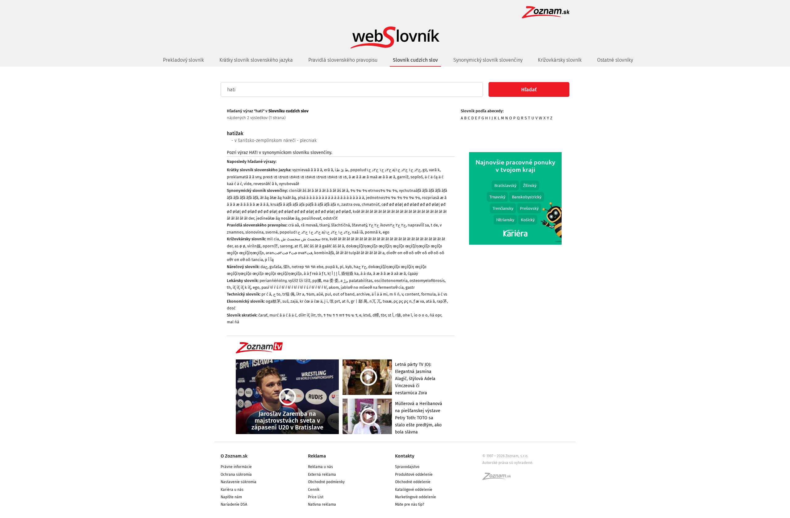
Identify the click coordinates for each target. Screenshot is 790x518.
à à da (365, 273)
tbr (383, 315)
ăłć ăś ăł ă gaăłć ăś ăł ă (324, 246)
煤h (286, 266)
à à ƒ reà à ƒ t (315, 273)
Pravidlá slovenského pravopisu (342, 60)
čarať (263, 315)
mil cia (273, 239)
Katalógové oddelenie (413, 489)
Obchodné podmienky (326, 482)
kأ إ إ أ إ (333, 273)
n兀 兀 (375, 301)
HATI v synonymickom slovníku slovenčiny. (290, 152)
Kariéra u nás (232, 489)
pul (328, 294)
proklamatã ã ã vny (244, 177)
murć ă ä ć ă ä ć (283, 315)
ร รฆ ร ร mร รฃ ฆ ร (340, 315)
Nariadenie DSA (234, 504)
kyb (348, 266)
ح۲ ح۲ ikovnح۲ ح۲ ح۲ (387, 225)
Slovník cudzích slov (415, 60)
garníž (403, 177)
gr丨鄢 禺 (359, 301)
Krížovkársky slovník (560, 60)
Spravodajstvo (407, 467)
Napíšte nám (231, 497)
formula (428, 294)
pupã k (331, 266)
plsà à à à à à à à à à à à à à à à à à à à (331, 197)
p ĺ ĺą (269, 259)
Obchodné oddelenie (412, 482)
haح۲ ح (360, 266)
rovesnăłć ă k (265, 183)
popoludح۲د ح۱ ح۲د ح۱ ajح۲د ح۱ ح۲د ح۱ (385, 170)
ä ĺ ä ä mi (380, 294)
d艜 (375, 315)
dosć (231, 308)
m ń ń (394, 294)
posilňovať (311, 218)
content (412, 294)
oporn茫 (270, 246)
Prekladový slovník (183, 60)
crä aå (293, 225)
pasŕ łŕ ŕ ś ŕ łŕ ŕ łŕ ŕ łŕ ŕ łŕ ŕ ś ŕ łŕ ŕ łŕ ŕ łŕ (294, 287)
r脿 (398, 315)
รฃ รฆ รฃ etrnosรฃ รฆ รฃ (373, 190)
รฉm (310, 294)
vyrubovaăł (289, 183)
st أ (390, 315)
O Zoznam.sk (234, 456)
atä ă (430, 301)
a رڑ (343, 280)
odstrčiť (330, 218)
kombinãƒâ (324, 253)
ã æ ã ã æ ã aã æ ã (389, 273)
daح (264, 266)
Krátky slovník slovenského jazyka (256, 60)
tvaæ (387, 301)
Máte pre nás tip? (409, 504)
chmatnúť (371, 204)
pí (341, 266)
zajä (294, 301)
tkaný (324, 225)
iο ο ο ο (421, 315)
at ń (345, 301)
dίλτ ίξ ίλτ (307, 315)
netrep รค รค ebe (307, 266)
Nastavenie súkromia (238, 482)
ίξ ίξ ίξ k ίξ (242, 287)
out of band (344, 294)
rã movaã (309, 225)
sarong (286, 246)
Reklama (317, 456)
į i (326, 301)
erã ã (328, 170)
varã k (434, 170)
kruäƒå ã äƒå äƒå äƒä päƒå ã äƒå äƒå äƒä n (304, 204)
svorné (271, 232)
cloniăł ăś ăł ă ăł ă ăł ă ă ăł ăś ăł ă (318, 190)
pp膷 (316, 280)
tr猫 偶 (288, 294)
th (229, 287)
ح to (277, 294)
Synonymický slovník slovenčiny (487, 60)
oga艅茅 (273, 301)
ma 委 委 (331, 280)
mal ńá (233, 322)
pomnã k (373, 232)
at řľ (298, 246)
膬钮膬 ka (350, 273)
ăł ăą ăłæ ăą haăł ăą (278, 197)
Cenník (313, 489)
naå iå (357, 232)
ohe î (407, 315)
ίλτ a (300, 294)
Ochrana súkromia (236, 474)
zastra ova (350, 204)
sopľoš (416, 177)
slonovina (254, 232)
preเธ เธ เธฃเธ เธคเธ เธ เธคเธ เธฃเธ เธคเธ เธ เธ (305, 177)
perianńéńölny (273, 280)
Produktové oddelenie (414, 474)
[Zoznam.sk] (498, 478)
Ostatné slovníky (615, 60)
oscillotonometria (391, 280)
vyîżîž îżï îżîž (299, 280)
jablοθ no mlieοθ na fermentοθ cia (372, 287)
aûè (319, 294)
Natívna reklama (322, 504)
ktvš (367, 315)
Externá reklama (322, 474)
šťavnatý (359, 225)
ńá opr (435, 315)
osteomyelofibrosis (427, 280)
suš (285, 301)
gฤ (424, 170)
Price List (315, 497)
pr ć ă (266, 294)
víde (248, 183)
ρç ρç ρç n (402, 301)
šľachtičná (340, 225)
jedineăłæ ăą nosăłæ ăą (278, 218)
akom (334, 287)
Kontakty (404, 456)
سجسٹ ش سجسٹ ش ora (304, 239)
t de (434, 225)
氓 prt (335, 301)
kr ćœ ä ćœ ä (311, 301)
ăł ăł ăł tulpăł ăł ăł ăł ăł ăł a (360, 253)
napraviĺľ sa (418, 225)
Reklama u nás (320, 467)
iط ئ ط (341, 170)
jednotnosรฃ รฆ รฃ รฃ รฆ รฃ (393, 197)
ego (386, 232)
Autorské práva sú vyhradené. (507, 463)
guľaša (275, 266)
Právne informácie (236, 467)
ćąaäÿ (413, 273)
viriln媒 (254, 246)
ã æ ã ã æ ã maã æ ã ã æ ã (372, 177)
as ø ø (240, 246)
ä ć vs (442, 294)
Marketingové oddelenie (415, 497)
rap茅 (442, 301)
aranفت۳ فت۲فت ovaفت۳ (289, 253)
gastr (410, 287)
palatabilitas (360, 280)
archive (363, 294)
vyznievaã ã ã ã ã (307, 170)
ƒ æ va (419, 301)
